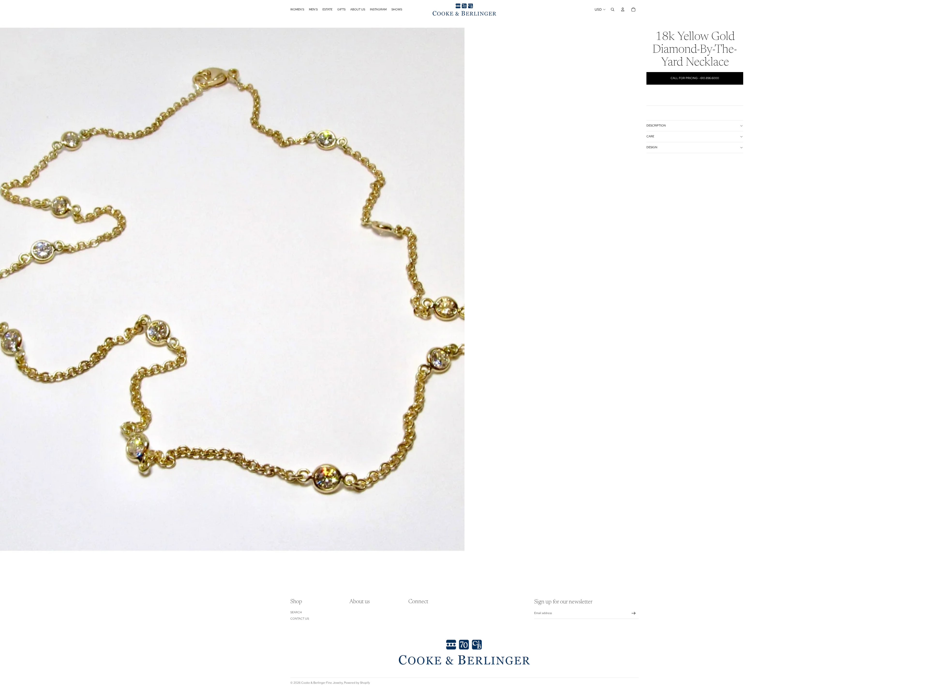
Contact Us (299, 619)
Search (296, 612)
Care (650, 136)
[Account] (622, 9)
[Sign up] (634, 613)
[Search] (612, 9)
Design (651, 147)
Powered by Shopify (357, 683)
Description (656, 125)
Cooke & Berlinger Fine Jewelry (322, 683)
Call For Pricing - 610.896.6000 (695, 78)
